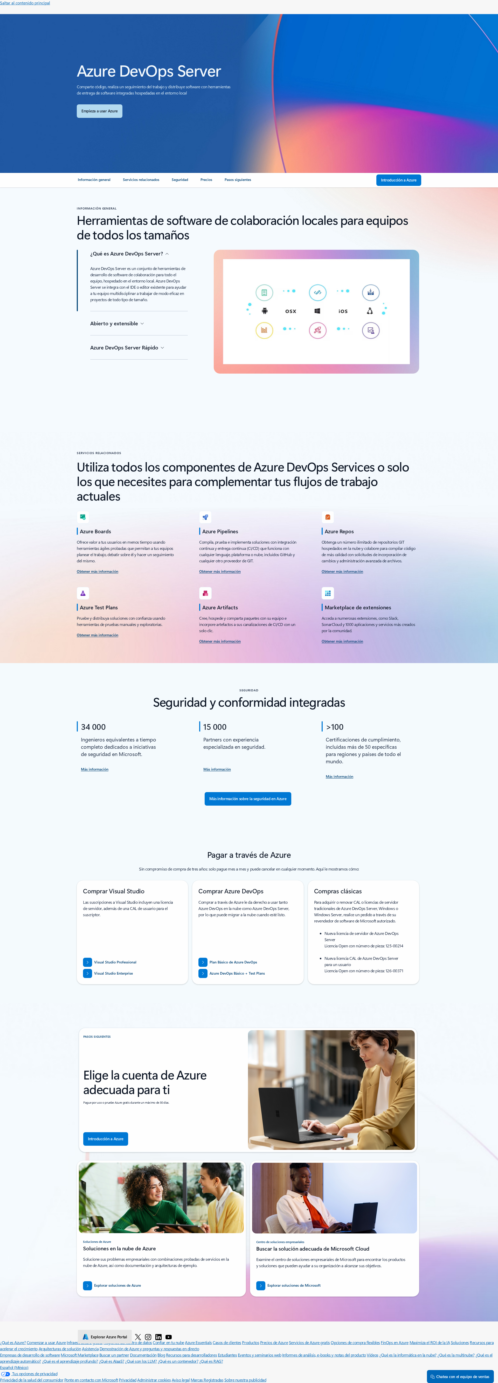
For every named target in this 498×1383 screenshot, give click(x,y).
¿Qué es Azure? (13, 1342)
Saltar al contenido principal (25, 2)
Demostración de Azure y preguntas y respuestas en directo (149, 1348)
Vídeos (372, 1355)
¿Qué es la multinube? (455, 1355)
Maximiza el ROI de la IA (430, 1342)
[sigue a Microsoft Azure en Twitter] (138, 1336)
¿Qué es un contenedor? (178, 1361)
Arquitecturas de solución (60, 1348)
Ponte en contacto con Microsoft (91, 1379)
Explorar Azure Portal (109, 1336)
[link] (94, 181)
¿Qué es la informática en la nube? (408, 1355)
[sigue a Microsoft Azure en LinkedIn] (158, 1336)
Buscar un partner (114, 1355)
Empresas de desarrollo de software (30, 1355)
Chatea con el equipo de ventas (462, 1376)
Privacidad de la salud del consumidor (31, 1379)
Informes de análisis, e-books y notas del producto (324, 1355)
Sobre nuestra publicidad (245, 1379)
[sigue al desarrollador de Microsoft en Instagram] (148, 1336)
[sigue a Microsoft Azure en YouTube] (168, 1336)
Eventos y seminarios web (259, 1355)
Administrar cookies (154, 1379)
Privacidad (127, 1379)
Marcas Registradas (207, 1379)
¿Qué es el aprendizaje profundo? (70, 1361)
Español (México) (14, 1367)
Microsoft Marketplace (79, 1355)
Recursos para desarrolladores (191, 1355)
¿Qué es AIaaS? (111, 1361)
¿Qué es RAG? (211, 1361)
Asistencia (90, 1348)
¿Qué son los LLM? (141, 1361)
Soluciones (460, 1342)
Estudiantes (227, 1355)
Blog (161, 1355)
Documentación (143, 1355)
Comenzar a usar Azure (46, 1342)
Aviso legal (181, 1379)
